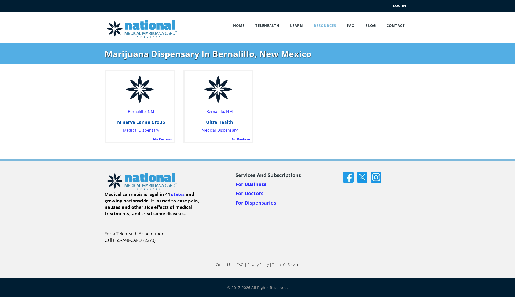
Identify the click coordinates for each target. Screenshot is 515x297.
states (178, 194)
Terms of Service (285, 264)
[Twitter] (362, 176)
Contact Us (224, 264)
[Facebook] (348, 176)
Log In (399, 5)
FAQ (351, 25)
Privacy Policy (258, 264)
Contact (396, 25)
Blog (370, 25)
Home (239, 25)
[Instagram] (376, 176)
